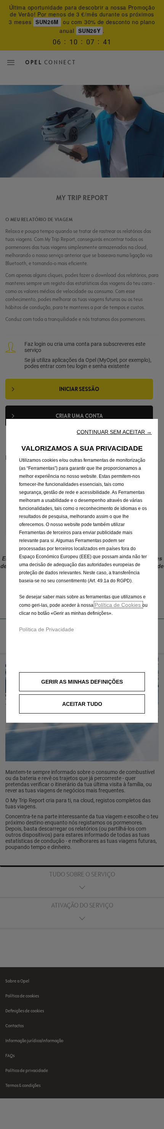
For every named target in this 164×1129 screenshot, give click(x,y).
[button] (114, 432)
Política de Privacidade (46, 629)
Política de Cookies (118, 605)
